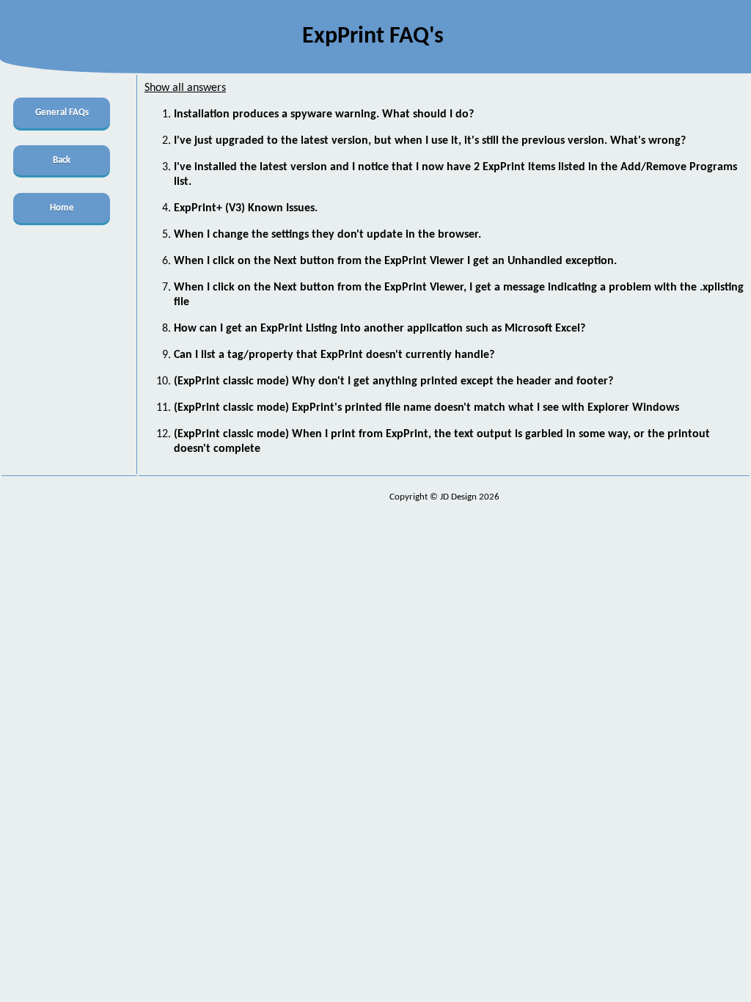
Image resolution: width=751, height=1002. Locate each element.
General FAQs (62, 112)
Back (61, 160)
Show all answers (185, 88)
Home (62, 208)
